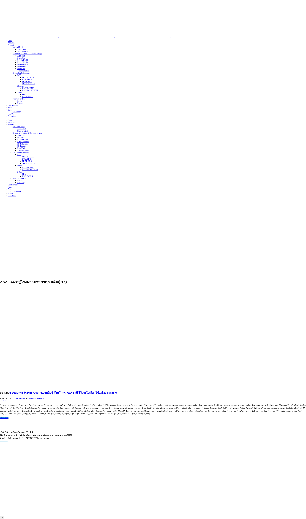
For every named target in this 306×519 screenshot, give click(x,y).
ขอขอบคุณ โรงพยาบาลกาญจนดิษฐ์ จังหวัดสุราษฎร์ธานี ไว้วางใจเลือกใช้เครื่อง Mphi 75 (63, 392)
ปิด (2, 517)
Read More (4, 418)
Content (31, 398)
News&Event (20, 398)
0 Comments (39, 398)
